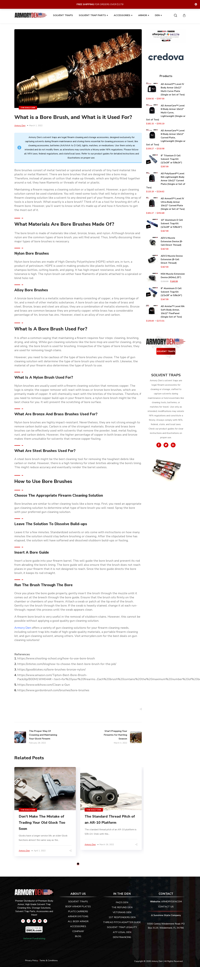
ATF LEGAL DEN (122, 932)
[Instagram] (28, 921)
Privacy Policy (31, 960)
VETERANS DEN (122, 912)
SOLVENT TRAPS (166, 351)
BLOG (78, 936)
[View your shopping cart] (184, 15)
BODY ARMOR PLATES (78, 906)
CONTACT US (166, 906)
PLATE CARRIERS (78, 911)
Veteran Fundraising (34, 938)
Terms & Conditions (48, 960)
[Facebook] (23, 921)
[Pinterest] (45, 921)
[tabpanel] (45, 811)
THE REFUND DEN (122, 907)
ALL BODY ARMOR (78, 921)
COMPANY (78, 931)
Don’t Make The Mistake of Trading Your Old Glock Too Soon (42, 822)
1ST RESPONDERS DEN (122, 917)
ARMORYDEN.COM (171, 901)
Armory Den (19, 125)
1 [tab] (78, 864)
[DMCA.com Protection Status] (34, 928)
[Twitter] (34, 921)
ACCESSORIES (78, 926)
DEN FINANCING (122, 937)
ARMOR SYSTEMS (78, 916)
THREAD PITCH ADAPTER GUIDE (122, 922)
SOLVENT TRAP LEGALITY (122, 927)
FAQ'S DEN (122, 902)
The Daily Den (27, 107)
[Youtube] (40, 921)
